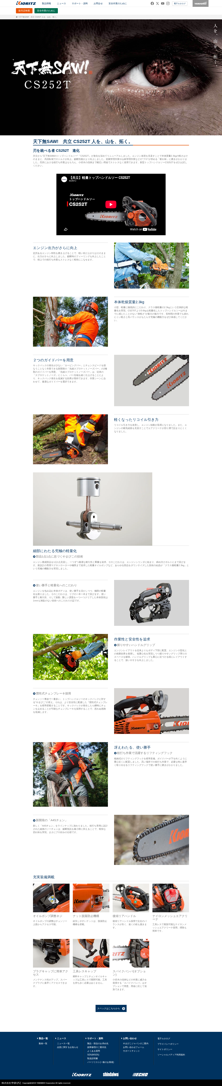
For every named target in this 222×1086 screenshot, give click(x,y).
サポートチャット (131, 1051)
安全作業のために (118, 3)
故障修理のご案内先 (96, 1047)
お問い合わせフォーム (133, 1047)
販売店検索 (24, 10)
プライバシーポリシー (168, 1044)
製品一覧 (43, 1038)
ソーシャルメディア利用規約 (171, 1054)
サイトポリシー (164, 1049)
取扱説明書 (92, 1058)
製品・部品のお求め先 (97, 1043)
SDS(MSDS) (93, 1054)
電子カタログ (180, 3)
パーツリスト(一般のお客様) (100, 1062)
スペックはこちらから (109, 1008)
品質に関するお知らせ (67, 1047)
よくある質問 (93, 1051)
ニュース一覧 (63, 1043)
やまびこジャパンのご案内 (135, 1043)
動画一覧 (43, 1043)
